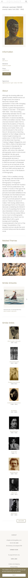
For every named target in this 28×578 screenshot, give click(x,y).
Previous (1, 299)
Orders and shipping (14, 564)
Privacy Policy (14, 567)
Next (26, 299)
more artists (21, 520)
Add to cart (6, 73)
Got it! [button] (14, 575)
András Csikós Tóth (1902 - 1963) (13, 9)
